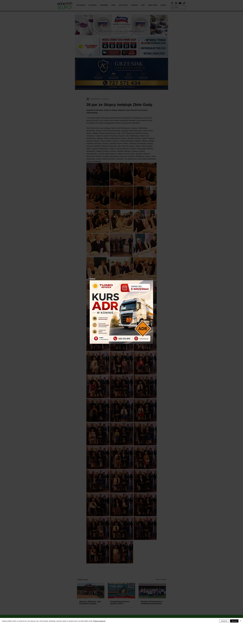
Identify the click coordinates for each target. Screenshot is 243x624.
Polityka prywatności (99, 621)
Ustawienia (224, 621)
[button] (152, 279)
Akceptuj (234, 621)
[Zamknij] (241, 620)
